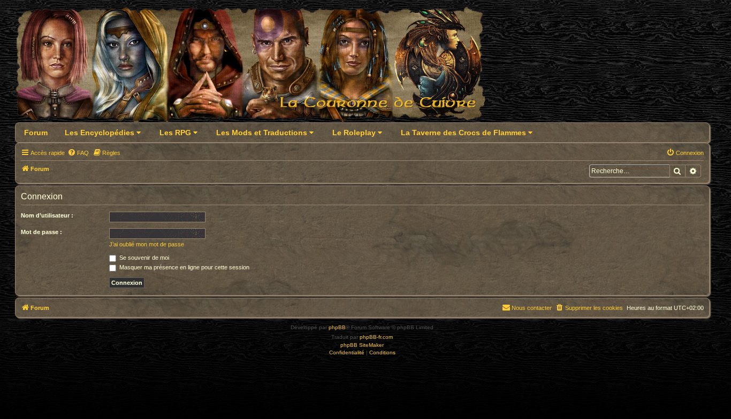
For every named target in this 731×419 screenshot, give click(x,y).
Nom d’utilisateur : (47, 215)
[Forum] (257, 68)
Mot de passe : (41, 232)
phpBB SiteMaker (362, 345)
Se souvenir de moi (143, 257)
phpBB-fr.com (376, 337)
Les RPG (176, 132)
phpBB (337, 327)
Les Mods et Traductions (262, 132)
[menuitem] (78, 152)
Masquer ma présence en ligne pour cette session (183, 267)
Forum (36, 132)
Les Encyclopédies (100, 132)
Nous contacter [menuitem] (532, 308)
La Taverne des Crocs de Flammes (464, 132)
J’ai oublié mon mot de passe (146, 244)
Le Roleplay (355, 132)
